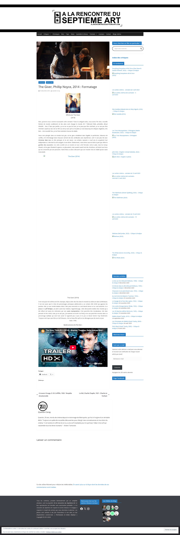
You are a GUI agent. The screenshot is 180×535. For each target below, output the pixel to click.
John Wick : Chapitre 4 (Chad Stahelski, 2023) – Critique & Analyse (126, 153)
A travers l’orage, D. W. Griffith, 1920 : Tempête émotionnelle (55, 394)
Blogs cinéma (117, 34)
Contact (108, 34)
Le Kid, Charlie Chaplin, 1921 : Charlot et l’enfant (93, 394)
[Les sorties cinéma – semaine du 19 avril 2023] (124, 223)
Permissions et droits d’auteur (66, 515)
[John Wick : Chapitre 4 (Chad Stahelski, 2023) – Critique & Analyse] (124, 163)
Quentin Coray (56, 91)
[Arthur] (108, 513)
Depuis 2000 (50, 82)
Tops (67, 34)
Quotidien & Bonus (82, 34)
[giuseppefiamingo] (104, 507)
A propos (101, 34)
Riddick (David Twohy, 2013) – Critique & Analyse (127, 316)
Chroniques (56, 34)
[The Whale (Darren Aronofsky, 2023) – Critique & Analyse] (124, 264)
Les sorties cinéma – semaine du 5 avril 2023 (126, 90)
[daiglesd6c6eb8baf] (108, 507)
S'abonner (117, 367)
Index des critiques (120, 57)
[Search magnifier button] (141, 48)
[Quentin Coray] (116, 507)
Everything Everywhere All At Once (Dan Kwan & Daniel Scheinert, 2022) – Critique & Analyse (126, 69)
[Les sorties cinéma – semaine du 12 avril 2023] (124, 182)
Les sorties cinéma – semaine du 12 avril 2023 (126, 173)
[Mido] (112, 507)
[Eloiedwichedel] (104, 519)
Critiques (46, 34)
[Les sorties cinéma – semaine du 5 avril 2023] (124, 99)
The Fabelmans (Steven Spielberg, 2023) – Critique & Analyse (127, 194)
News (72, 34)
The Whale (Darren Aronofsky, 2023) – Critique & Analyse (127, 254)
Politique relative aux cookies (54, 532)
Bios (62, 34)
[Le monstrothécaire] (116, 513)
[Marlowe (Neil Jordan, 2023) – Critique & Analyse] (124, 242)
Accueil (40, 34)
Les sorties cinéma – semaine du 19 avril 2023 (126, 214)
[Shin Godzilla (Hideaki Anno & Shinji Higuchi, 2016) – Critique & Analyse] (124, 120)
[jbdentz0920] (112, 513)
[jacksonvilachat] (104, 513)
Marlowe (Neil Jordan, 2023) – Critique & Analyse (127, 233)
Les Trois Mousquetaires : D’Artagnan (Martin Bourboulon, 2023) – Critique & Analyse (126, 131)
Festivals (92, 34)
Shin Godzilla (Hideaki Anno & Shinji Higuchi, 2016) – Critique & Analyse (127, 110)
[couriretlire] (108, 519)
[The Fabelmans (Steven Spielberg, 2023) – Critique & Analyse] (124, 204)
